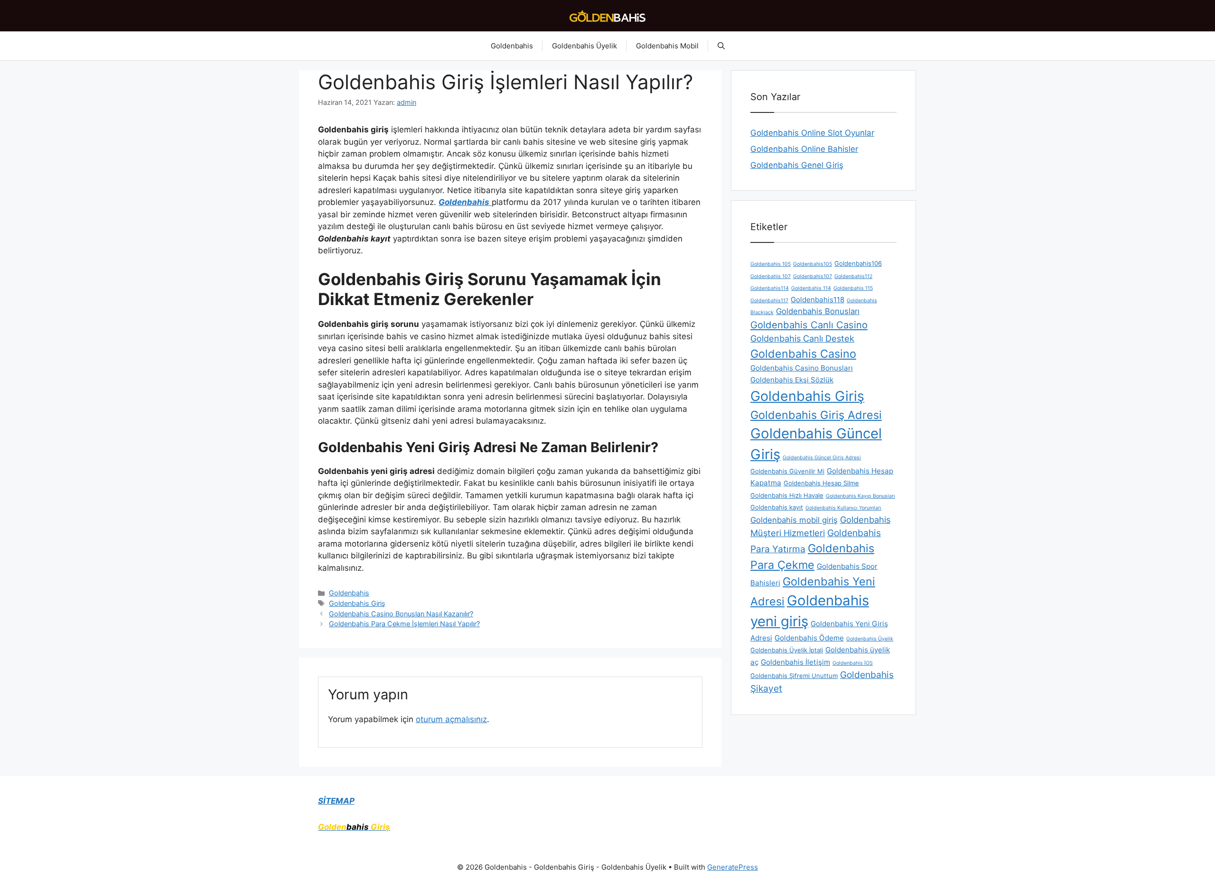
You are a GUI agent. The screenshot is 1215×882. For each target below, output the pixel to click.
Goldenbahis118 (817, 299)
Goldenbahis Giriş (357, 603)
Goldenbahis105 (812, 264)
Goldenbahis (512, 45)
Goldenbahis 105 (770, 264)
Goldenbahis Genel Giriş (796, 165)
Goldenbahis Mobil (667, 45)
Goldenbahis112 (853, 276)
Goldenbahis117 (769, 300)
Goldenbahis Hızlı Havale (786, 495)
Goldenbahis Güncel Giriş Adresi (822, 458)
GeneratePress (732, 867)
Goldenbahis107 (812, 276)
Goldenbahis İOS (852, 663)
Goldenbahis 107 (770, 276)
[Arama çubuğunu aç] (721, 46)
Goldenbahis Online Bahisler (804, 149)
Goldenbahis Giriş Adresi (816, 415)
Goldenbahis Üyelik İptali (786, 650)
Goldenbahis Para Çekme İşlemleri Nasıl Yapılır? (404, 624)
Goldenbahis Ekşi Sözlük (791, 379)
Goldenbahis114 (769, 288)
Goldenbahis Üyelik (584, 45)
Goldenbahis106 (858, 263)
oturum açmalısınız (451, 719)
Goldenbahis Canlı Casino (809, 325)
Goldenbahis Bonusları (818, 311)
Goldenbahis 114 (811, 288)
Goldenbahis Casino (803, 354)
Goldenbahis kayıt (776, 507)
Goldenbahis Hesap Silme (821, 483)
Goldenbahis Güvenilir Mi (787, 471)
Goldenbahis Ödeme (809, 637)
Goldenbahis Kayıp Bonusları (860, 496)
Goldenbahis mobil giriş (794, 520)
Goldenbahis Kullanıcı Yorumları (843, 508)
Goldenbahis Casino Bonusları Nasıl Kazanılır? (401, 614)
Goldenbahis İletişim (795, 662)
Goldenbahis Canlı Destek (802, 338)
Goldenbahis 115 (853, 288)
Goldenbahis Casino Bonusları (801, 367)
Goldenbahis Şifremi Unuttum (794, 675)
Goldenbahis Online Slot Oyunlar (812, 133)
